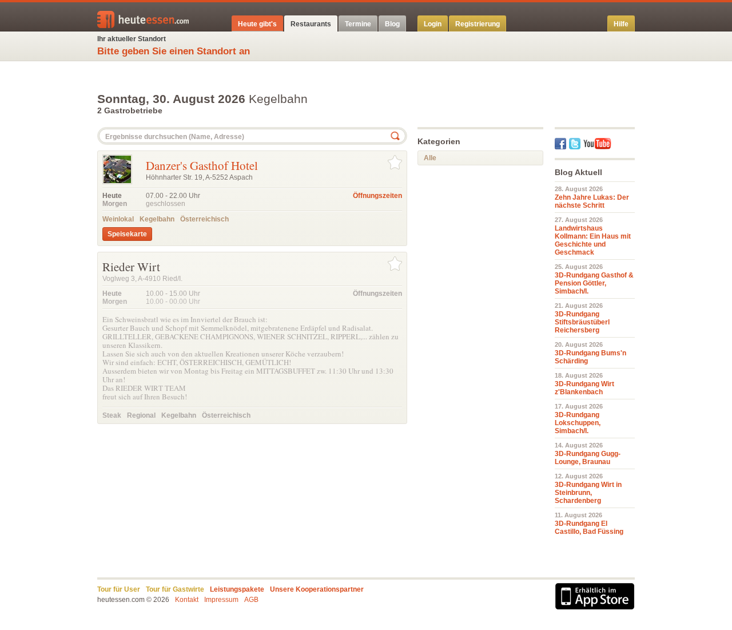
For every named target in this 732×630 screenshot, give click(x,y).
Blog (392, 24)
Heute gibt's (257, 24)
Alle (430, 158)
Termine (358, 24)
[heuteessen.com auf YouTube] (597, 143)
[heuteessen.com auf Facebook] (560, 143)
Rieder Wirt (131, 267)
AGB (251, 600)
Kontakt (186, 600)
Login (432, 24)
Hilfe (621, 24)
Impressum (221, 600)
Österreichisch (204, 219)
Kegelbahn (157, 219)
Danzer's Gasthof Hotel (202, 165)
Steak (111, 415)
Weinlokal (118, 219)
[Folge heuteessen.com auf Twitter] (574, 143)
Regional (141, 415)
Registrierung (477, 24)
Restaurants (311, 24)
